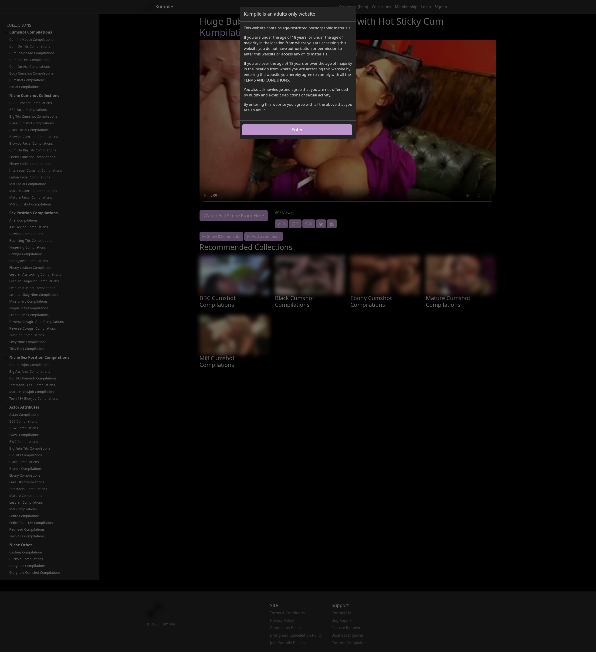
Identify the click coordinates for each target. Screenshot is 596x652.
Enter (297, 129)
